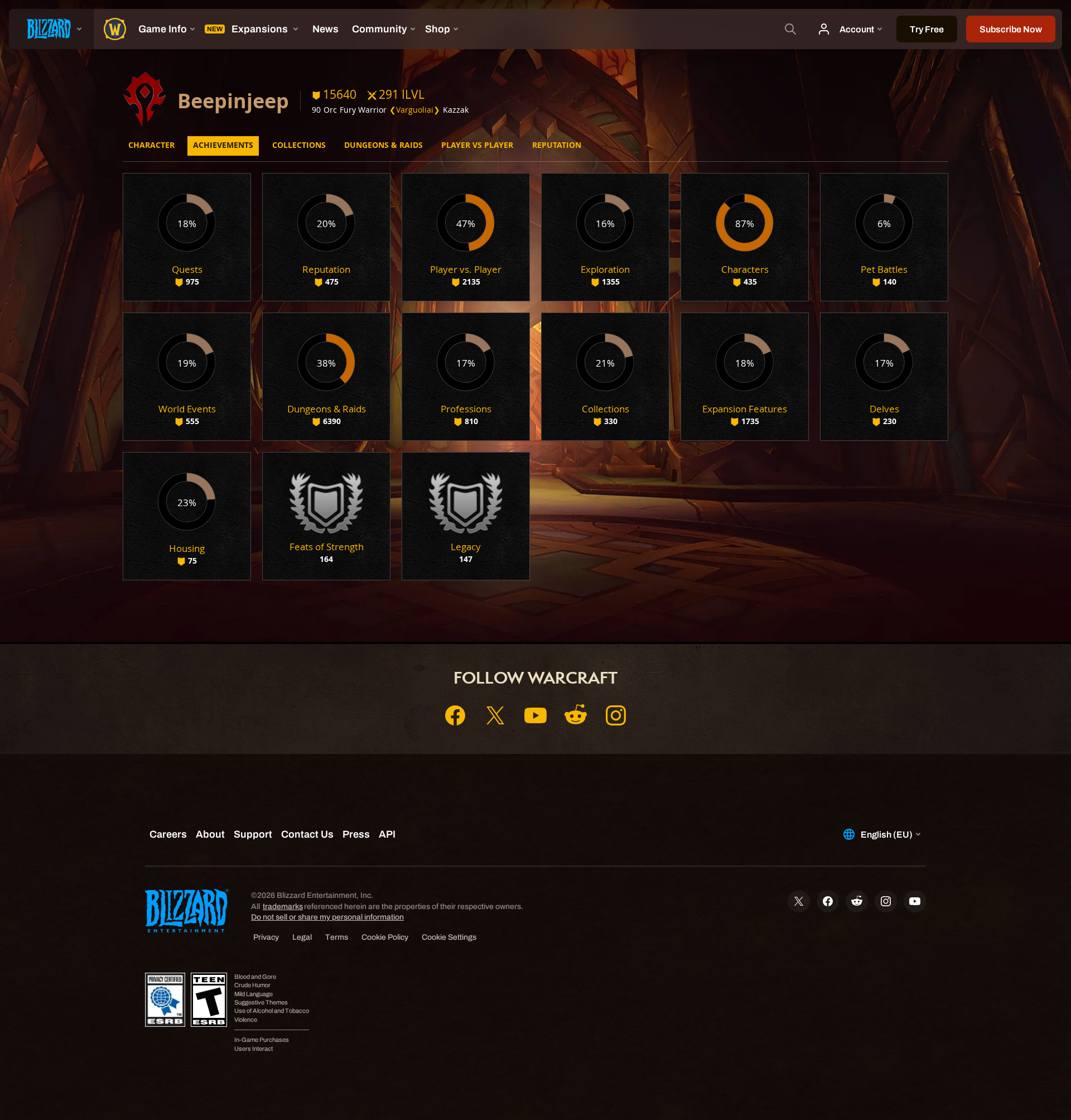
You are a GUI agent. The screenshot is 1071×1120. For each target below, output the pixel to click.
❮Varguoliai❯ (414, 109)
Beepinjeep (233, 100)
